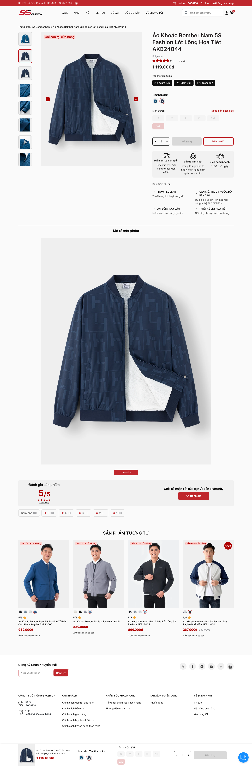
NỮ (87, 12)
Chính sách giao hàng (74, 714)
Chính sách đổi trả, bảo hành (78, 702)
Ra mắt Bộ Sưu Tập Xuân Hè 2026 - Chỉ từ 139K (45, 3)
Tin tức (198, 702)
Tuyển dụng (156, 702)
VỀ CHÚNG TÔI (154, 12)
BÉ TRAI (100, 12)
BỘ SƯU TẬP (132, 12)
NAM (77, 12)
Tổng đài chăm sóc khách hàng (123, 702)
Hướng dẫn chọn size (118, 708)
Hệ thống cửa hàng (223, 3)
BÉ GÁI (115, 12)
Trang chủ (24, 26)
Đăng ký (61, 672)
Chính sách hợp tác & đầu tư (78, 720)
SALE (65, 12)
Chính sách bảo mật (73, 708)
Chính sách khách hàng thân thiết (81, 725)
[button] (48, 99)
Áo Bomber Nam (41, 26)
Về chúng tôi (201, 714)
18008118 (192, 3)
